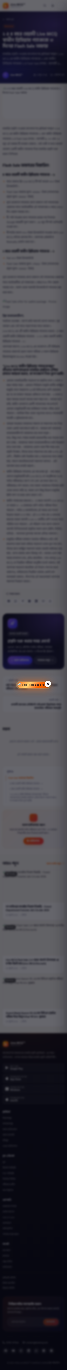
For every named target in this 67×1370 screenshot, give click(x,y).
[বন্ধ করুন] (48, 684)
